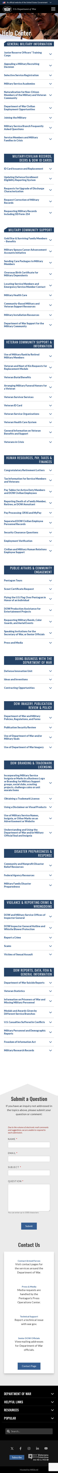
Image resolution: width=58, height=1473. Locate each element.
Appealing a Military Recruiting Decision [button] (21, 65)
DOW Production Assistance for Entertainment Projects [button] (22, 610)
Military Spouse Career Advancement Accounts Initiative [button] (25, 251)
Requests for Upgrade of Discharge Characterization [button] (24, 190)
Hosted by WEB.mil (29, 1469)
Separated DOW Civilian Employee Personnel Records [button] (23, 523)
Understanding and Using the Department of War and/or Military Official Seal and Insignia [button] (24, 832)
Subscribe (17, 1457)
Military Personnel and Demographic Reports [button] (25, 1032)
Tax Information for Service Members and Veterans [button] (25, 480)
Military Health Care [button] (15, 295)
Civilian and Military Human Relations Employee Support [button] (25, 551)
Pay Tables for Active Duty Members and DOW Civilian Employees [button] (24, 491)
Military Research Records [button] (19, 1050)
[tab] (29, 53)
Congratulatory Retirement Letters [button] (24, 470)
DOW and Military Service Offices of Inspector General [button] (24, 916)
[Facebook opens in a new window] (20, 1448)
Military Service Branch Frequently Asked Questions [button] (24, 128)
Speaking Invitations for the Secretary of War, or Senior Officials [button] (24, 633)
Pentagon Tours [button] (13, 580)
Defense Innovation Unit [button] (18, 671)
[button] (53, 9)
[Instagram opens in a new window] (29, 1448)
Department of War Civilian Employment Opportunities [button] (19, 108)
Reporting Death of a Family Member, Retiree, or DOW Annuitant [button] (25, 503)
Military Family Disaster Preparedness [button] (17, 885)
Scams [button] (7, 945)
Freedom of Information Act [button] (20, 1041)
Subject (14, 1167)
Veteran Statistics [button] (14, 990)
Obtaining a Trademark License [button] (22, 798)
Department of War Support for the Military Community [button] (24, 325)
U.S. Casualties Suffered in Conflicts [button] (24, 1022)
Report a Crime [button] (12, 937)
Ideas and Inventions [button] (16, 679)
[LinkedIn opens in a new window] (37, 1448)
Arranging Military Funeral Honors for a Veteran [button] (25, 387)
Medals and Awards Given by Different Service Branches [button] (20, 1012)
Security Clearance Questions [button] (21, 532)
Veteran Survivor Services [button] (19, 397)
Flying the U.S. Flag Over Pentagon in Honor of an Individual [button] (25, 599)
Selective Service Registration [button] (21, 75)
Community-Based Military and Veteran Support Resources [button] (22, 305)
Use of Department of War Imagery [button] (24, 747)
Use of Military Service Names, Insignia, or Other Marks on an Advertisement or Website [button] (21, 818)
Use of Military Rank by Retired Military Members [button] (21, 356)
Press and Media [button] (13, 642)
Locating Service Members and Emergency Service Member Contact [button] (24, 285)
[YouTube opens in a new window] (46, 1448)
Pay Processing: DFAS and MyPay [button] (22, 512)
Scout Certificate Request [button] (19, 588)
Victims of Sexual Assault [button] (18, 954)
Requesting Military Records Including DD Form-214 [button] (20, 213)
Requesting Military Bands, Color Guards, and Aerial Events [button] (23, 621)
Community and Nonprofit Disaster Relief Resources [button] (24, 865)
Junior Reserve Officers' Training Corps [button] (23, 54)
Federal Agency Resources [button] (19, 875)
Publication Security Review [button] (20, 727)
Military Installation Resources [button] (21, 314)
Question (15, 1181)
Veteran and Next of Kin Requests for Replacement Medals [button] (25, 367)
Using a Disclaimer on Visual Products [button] (25, 807)
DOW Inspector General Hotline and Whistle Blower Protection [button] (24, 928)
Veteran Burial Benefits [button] (17, 377)
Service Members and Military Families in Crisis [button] (21, 139)
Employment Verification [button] (18, 540)
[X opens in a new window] (12, 1448)
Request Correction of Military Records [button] (21, 201)
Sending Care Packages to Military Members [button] (23, 263)
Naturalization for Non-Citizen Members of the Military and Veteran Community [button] (25, 94)
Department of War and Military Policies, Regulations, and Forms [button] (22, 718)
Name (12, 1139)
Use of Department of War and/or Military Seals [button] (23, 737)
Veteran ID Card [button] (13, 405)
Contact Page (29, 1366)
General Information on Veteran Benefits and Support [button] (22, 432)
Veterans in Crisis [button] (14, 441)
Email (13, 1153)
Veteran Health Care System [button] (20, 422)
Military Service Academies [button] (19, 83)
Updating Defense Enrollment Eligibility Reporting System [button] (21, 179)
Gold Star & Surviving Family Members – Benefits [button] (25, 240)
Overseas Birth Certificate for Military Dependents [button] (21, 274)
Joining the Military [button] (15, 117)
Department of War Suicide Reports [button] (24, 982)
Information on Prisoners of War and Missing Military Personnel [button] (24, 1001)
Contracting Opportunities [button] (19, 687)
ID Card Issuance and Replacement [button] (23, 168)
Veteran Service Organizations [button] (21, 413)
